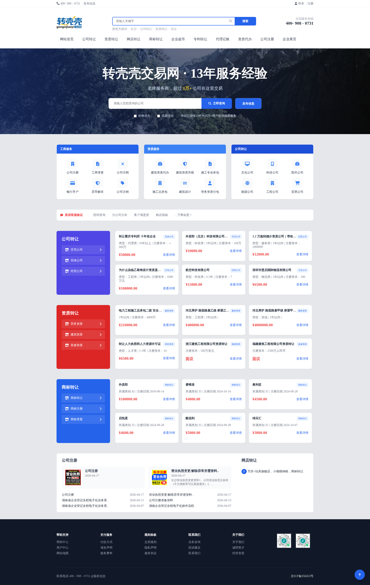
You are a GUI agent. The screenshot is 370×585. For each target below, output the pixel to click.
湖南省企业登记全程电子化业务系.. (85, 500)
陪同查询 (99, 215)
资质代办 (245, 39)
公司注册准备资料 (161, 500)
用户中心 (63, 547)
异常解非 (98, 191)
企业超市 (178, 39)
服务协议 (151, 553)
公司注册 (267, 39)
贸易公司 (297, 191)
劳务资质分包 (210, 191)
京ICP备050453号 (302, 576)
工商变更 (98, 172)
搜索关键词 (119, 29)
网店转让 (133, 39)
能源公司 (247, 191)
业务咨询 (194, 542)
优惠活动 (168, 115)
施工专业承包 (210, 172)
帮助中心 (63, 542)
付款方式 (106, 542)
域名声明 (106, 547)
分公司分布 (119, 215)
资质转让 (161, 29)
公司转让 (146, 29)
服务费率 (106, 553)
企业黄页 (289, 39)
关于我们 (238, 542)
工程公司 (272, 191)
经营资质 (238, 553)
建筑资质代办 (160, 172)
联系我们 (194, 553)
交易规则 (151, 542)
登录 (301, 3)
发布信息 (89, 3)
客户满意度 (141, 215)
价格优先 (144, 115)
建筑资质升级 (185, 172)
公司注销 (123, 172)
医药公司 (297, 172)
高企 (174, 29)
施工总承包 (159, 191)
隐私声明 (151, 547)
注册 (310, 3)
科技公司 (272, 172)
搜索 (245, 21)
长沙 (134, 29)
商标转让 (156, 39)
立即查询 (219, 103)
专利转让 (200, 39)
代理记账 (223, 39)
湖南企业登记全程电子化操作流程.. (172, 505)
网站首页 (67, 39)
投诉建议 (194, 547)
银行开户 (73, 191)
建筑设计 (185, 191)
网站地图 (63, 553)
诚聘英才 (238, 547)
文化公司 (247, 172)
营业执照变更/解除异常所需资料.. (195, 471)
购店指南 (162, 215)
